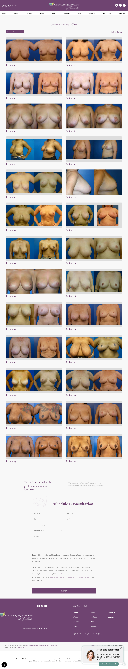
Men (80, 13)
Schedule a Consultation (73, 504)
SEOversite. (20, 647)
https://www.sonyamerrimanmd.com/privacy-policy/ (74, 574)
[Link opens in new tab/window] (116, 5)
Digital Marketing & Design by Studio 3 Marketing (42, 645)
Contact (111, 617)
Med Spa (67, 13)
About (16, 13)
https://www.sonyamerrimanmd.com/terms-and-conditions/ (70, 577)
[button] (4, 664)
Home (4, 13)
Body (54, 13)
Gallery (92, 13)
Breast (29, 13)
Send (64, 590)
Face (42, 13)
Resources (107, 13)
